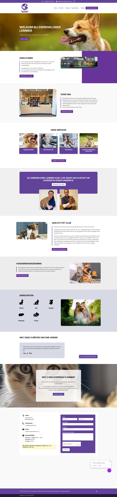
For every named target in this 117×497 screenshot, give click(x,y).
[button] (21, 143)
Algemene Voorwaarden (54, 491)
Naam (64, 417)
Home (55, 8)
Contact (83, 8)
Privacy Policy (45, 491)
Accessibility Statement (65, 491)
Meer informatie (22, 275)
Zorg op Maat (74, 8)
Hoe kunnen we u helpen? (68, 432)
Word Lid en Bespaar (59, 249)
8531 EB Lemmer (29, 419)
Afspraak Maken (58, 394)
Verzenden (66, 449)
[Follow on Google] (74, 1)
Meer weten (24, 39)
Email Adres (65, 422)
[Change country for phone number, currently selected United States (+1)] (63, 429)
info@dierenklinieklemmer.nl (65, 1)
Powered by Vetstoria (37, 491)
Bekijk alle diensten (59, 160)
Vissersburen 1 (29, 417)
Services (68, 8)
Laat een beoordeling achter (88, 356)
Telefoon (64, 427)
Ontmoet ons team (26, 76)
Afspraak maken (92, 8)
